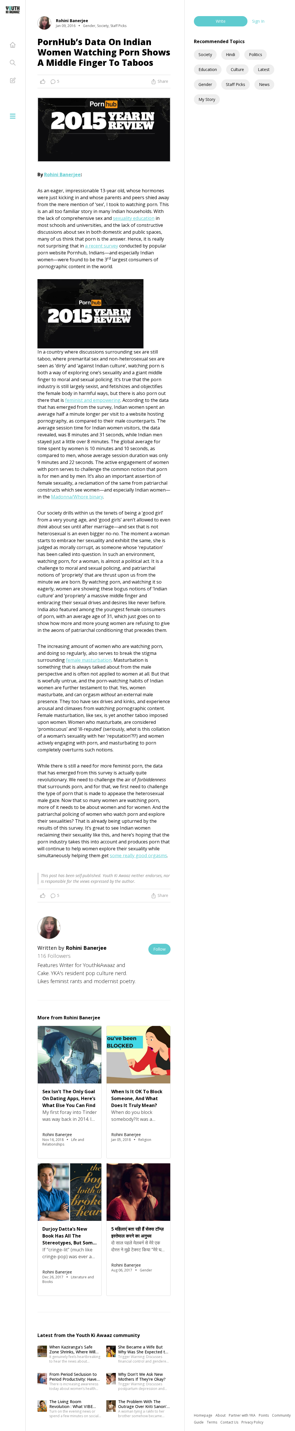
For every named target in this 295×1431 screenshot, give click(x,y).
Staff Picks (235, 84)
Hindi (230, 54)
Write (221, 21)
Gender (205, 84)
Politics (255, 54)
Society (205, 54)
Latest (264, 69)
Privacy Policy (252, 1422)
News (264, 84)
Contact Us (229, 1422)
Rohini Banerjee (62, 174)
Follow (159, 949)
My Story (206, 99)
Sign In (258, 21)
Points (264, 1415)
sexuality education (133, 218)
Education (207, 69)
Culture (237, 69)
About (220, 1415)
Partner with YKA (242, 1415)
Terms (212, 1422)
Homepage (203, 1415)
